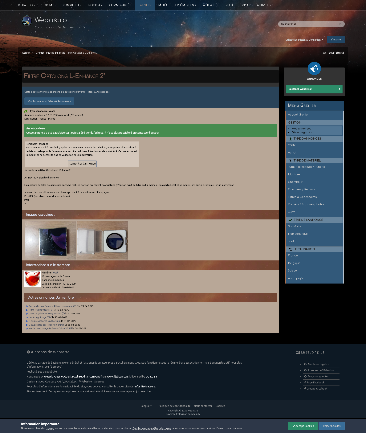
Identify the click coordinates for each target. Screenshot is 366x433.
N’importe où (323, 24)
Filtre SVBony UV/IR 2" (41, 309)
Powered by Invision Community (183, 414)
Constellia (71, 5)
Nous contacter (203, 405)
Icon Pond (94, 376)
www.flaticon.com (117, 376)
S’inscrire (336, 39)
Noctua (94, 5)
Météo (163, 5)
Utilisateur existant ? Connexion (304, 39)
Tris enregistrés (302, 132)
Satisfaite (294, 226)
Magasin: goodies (318, 376)
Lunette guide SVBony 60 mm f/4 (47, 313)
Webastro (25, 5)
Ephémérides (184, 5)
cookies (50, 428)
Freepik (48, 376)
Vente (292, 145)
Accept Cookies (304, 425)
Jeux (229, 5)
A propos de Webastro (320, 370)
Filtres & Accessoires (302, 196)
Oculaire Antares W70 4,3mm (45, 321)
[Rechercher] (340, 24)
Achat (292, 152)
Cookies (220, 405)
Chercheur (295, 181)
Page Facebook (315, 382)
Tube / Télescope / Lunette (307, 166)
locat (55, 272)
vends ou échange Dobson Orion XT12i (50, 328)
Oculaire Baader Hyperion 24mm (46, 324)
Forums (48, 5)
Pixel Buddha (80, 376)
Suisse (292, 270)
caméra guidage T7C (40, 317)
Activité (263, 5)
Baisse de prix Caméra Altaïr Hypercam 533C (53, 306)
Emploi (245, 5)
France (293, 255)
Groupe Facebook (317, 388)
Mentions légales (318, 364)
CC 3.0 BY (151, 376)
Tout (291, 241)
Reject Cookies (332, 425)
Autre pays (295, 278)
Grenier (144, 5)
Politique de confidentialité (175, 405)
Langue (145, 405)
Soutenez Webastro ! (300, 89)
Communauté (119, 5)
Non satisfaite (298, 233)
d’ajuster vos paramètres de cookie (151, 428)
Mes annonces (301, 128)
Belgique (294, 263)
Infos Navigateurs (145, 386)
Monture (294, 174)
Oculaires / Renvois (301, 189)
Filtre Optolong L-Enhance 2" (83, 52)
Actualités (211, 5)
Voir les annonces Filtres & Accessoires (49, 101)
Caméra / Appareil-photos (306, 204)
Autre (291, 212)
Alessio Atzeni (62, 376)
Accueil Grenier (298, 114)
